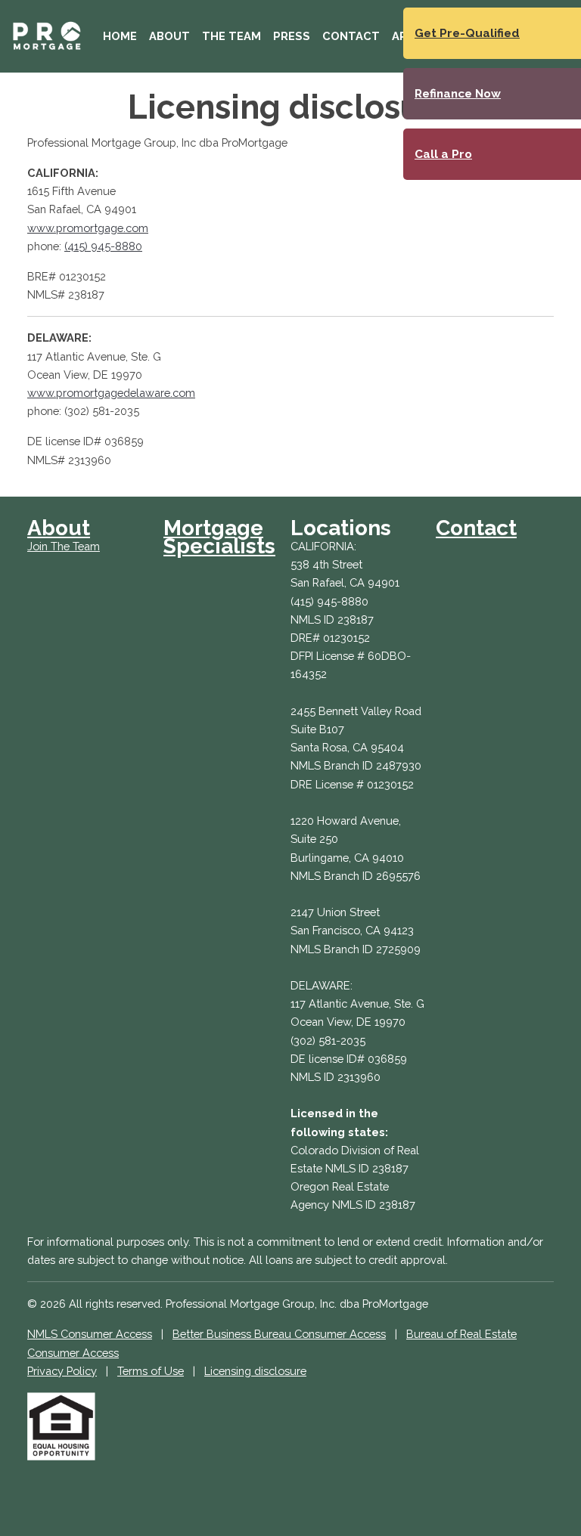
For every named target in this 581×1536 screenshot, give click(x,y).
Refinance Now (458, 94)
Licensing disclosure (255, 1370)
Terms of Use (150, 1370)
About (169, 35)
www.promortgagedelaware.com (111, 392)
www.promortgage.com (87, 227)
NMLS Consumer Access (89, 1333)
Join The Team (63, 546)
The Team (231, 35)
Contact (351, 35)
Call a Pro (443, 154)
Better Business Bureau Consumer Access (279, 1333)
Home (120, 35)
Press (291, 35)
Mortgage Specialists (219, 537)
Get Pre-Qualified (467, 33)
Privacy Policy (62, 1370)
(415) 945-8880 (103, 246)
